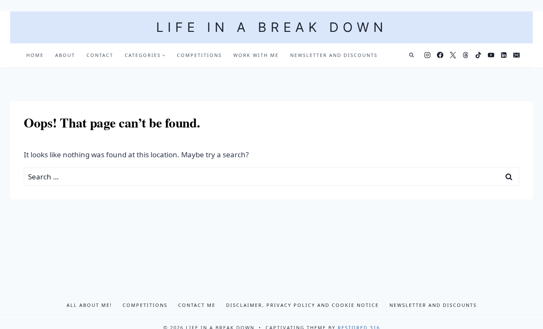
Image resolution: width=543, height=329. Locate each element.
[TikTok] (478, 55)
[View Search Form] (411, 55)
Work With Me (256, 55)
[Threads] (465, 55)
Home (35, 55)
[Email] (516, 55)
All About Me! (89, 305)
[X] (452, 55)
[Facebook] (440, 55)
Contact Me (197, 305)
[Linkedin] (503, 55)
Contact (100, 55)
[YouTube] (490, 55)
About (65, 55)
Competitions (199, 55)
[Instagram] (427, 55)
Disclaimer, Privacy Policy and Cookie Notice (302, 305)
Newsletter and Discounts (334, 55)
